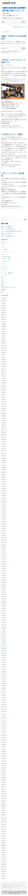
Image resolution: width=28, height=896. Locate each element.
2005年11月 (3, 855)
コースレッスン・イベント (18, 127)
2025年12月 (3, 317)
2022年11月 (3, 404)
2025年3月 (3, 338)
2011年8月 (3, 716)
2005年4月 (3, 862)
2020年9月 (3, 460)
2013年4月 (3, 669)
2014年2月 (3, 646)
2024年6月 (3, 359)
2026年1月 (3, 315)
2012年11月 (3, 681)
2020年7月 (3, 465)
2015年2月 (3, 617)
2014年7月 (3, 634)
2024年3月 (3, 366)
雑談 (2, 291)
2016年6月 (3, 580)
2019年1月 (3, 507)
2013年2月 (3, 674)
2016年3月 (3, 587)
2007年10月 (3, 824)
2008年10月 (3, 796)
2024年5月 (3, 362)
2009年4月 (3, 782)
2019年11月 (3, 484)
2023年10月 (3, 378)
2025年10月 (3, 322)
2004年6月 (3, 871)
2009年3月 (3, 784)
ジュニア (20, 207)
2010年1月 (3, 761)
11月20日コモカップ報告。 (12, 134)
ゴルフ (2, 254)
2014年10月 (3, 627)
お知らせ (3, 242)
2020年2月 (3, 477)
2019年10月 (3, 486)
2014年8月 (3, 632)
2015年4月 (3, 613)
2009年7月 (3, 775)
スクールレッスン (5, 266)
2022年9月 (3, 408)
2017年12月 (3, 538)
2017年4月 (3, 556)
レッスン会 (3, 275)
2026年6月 (3, 303)
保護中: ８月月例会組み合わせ (8, 229)
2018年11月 (3, 512)
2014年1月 (3, 648)
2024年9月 (3, 352)
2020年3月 (3, 474)
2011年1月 (3, 732)
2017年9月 (3, 545)
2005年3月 (3, 864)
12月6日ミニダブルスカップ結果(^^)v (13, 61)
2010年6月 (3, 749)
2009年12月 (3, 763)
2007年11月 (3, 822)
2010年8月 (3, 744)
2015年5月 (3, 610)
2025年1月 (3, 343)
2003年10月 (3, 876)
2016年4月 (3, 585)
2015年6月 (3, 608)
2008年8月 (3, 801)
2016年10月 (3, 570)
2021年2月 (3, 448)
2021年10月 (3, 432)
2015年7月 (3, 606)
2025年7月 (3, 329)
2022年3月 (3, 423)
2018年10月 (3, 514)
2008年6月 (3, 805)
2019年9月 (3, 488)
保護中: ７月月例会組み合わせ (8, 236)
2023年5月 (3, 390)
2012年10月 (3, 683)
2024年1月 (3, 371)
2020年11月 (3, 455)
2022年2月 (3, 425)
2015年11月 (3, 596)
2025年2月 (3, 340)
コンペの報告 (9, 127)
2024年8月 (3, 354)
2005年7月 (3, 859)
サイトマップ (10, 885)
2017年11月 (3, 540)
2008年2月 (3, 815)
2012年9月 (3, 686)
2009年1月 (3, 789)
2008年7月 (3, 803)
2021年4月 (3, 444)
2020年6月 (3, 467)
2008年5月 (3, 808)
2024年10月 (3, 350)
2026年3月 (3, 310)
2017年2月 (3, 561)
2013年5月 (3, 667)
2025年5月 (3, 333)
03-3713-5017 (14, 15)
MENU (23, 22)
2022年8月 (3, 411)
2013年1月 (3, 676)
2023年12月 (3, 373)
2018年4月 (3, 528)
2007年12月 (3, 819)
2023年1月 (3, 399)
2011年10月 (3, 711)
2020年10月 (3, 458)
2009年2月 (3, 786)
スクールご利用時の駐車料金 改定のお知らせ (11, 231)
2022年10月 (3, 406)
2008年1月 (3, 817)
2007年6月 (3, 831)
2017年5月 (3, 554)
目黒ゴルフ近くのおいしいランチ (8, 287)
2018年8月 (3, 519)
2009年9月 (3, 770)
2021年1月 (3, 451)
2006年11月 (3, 840)
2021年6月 (3, 439)
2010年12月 (3, 735)
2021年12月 (3, 427)
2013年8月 (3, 660)
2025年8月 (3, 326)
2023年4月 (3, 392)
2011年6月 (3, 721)
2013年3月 (3, 671)
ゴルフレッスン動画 (5, 259)
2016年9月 (3, 573)
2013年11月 (3, 653)
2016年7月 (3, 577)
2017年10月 (3, 542)
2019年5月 (3, 498)
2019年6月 (3, 495)
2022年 (6, 31)
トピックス (3, 270)
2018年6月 (3, 523)
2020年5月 (3, 469)
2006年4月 (3, 848)
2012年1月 (3, 704)
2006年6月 (3, 845)
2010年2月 (3, 758)
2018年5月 (3, 526)
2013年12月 (3, 650)
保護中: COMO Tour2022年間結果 (13, 37)
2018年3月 (3, 531)
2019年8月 (3, 491)
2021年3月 (3, 446)
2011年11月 (3, 709)
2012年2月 (3, 702)
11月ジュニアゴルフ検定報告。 (12, 174)
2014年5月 (3, 639)
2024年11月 (3, 347)
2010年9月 (3, 742)
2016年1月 (3, 592)
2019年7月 (3, 493)
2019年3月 (3, 502)
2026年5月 (3, 305)
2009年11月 (3, 765)
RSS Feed (5, 885)
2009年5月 (3, 779)
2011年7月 (3, 718)
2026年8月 (3, 298)
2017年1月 (3, 563)
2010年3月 (3, 756)
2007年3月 (3, 838)
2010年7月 (3, 747)
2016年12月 (3, 566)
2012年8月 (3, 688)
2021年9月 (3, 434)
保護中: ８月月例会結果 (6, 226)
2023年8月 (3, 383)
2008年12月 (3, 791)
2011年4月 (3, 725)
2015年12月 (3, 594)
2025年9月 (3, 324)
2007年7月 (3, 829)
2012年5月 (3, 695)
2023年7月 (3, 385)
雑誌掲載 (3, 289)
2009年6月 (3, 777)
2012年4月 (3, 697)
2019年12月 (3, 481)
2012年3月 (3, 700)
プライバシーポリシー (7, 887)
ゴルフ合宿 (3, 261)
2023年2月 (3, 397)
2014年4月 (3, 641)
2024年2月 (3, 369)
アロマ (2, 245)
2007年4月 (3, 836)
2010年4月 (3, 754)
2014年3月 (3, 643)
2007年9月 (3, 826)
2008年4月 (3, 810)
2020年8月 (3, 462)
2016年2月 (3, 589)
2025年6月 (3, 331)
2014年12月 (3, 622)
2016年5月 (3, 582)
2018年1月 (3, 535)
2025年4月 (3, 336)
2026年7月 (3, 300)
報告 (2, 277)
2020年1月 (3, 479)
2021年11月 (3, 430)
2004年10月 (3, 869)
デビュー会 (3, 268)
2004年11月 (3, 866)
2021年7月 (3, 437)
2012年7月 (3, 690)
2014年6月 (3, 636)
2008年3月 (3, 812)
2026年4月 (3, 308)
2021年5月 (3, 441)
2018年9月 (3, 516)
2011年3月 (3, 728)
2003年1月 (3, 878)
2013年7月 (3, 662)
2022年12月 (3, 401)
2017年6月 (3, 552)
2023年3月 (3, 394)
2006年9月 (3, 843)
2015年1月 (3, 620)
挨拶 (2, 280)
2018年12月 (3, 509)
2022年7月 (3, 413)
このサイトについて (18, 885)
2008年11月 (3, 794)
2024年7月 (3, 357)
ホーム (2, 31)
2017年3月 (3, 559)
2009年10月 (3, 768)
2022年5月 (3, 418)
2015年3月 (3, 615)
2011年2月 (3, 730)
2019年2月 (3, 505)
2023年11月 (3, 376)
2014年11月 (3, 624)
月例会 (7, 53)
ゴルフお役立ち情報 (5, 256)
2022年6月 (3, 416)
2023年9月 (3, 380)
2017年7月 (3, 549)
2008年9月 (3, 798)
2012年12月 (3, 679)
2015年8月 (3, 603)
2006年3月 (3, 850)
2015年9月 (3, 601)
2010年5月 (3, 751)
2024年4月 (3, 364)
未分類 (2, 284)
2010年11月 (3, 737)
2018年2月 (3, 533)
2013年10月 (3, 655)
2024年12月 (3, 345)
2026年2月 (3, 312)
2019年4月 (3, 500)
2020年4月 (3, 472)
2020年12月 (3, 453)
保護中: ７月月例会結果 (6, 233)
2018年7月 (3, 521)
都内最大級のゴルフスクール (20, 27)
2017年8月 (3, 547)
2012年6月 (3, 693)
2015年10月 (3, 599)
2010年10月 (3, 740)
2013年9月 (3, 657)
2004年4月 (3, 873)
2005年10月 (3, 857)
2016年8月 (3, 575)
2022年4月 (3, 420)
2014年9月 (3, 629)
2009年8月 (3, 772)
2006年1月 (3, 852)
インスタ (3, 247)
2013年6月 (3, 664)
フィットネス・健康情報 (6, 273)
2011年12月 (3, 707)
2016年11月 (3, 568)
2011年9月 (3, 714)
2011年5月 (3, 723)
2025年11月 (3, 319)
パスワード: (4, 48)
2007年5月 (3, 833)
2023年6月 (3, 387)
